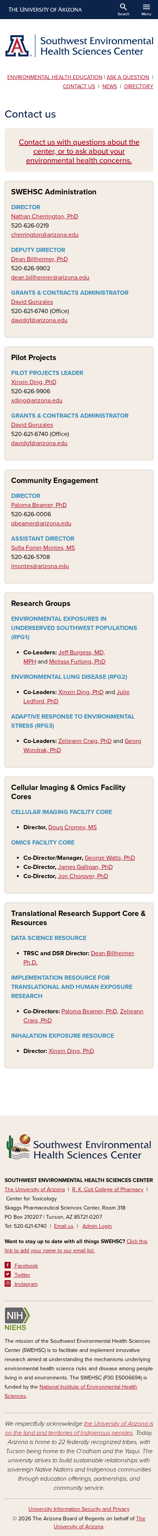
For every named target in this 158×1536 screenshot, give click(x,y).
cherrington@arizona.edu (45, 235)
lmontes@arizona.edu (40, 566)
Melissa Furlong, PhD (77, 661)
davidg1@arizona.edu (39, 320)
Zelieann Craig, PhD (85, 741)
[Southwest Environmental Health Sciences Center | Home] (79, 45)
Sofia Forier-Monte (36, 548)
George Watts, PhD (110, 858)
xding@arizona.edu (37, 400)
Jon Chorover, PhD (83, 876)
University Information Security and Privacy (79, 1509)
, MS (69, 548)
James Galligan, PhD (85, 867)
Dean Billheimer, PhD (39, 259)
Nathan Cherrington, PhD (44, 216)
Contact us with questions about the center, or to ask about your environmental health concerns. (79, 151)
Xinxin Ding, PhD (33, 382)
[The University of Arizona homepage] (44, 9)
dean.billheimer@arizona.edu (50, 277)
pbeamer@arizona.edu (41, 523)
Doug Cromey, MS (72, 827)
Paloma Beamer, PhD (39, 505)
